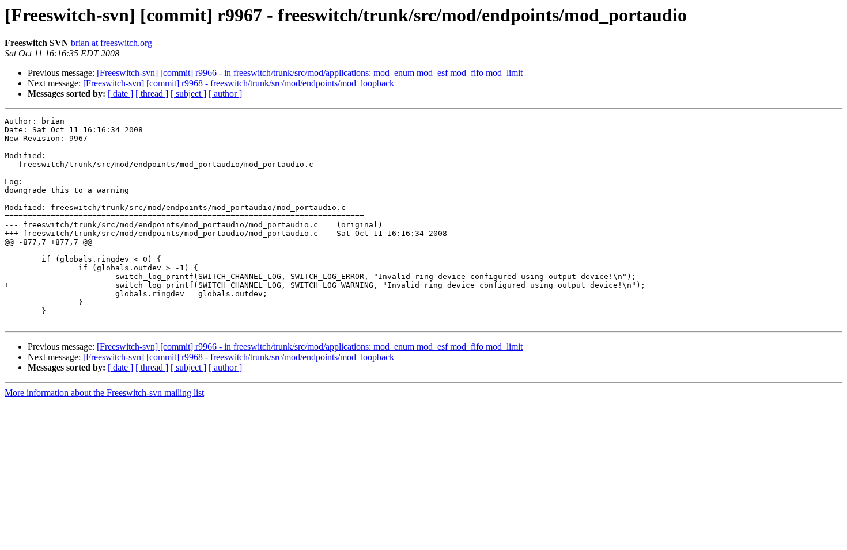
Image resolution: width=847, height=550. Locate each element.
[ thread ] (151, 93)
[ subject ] (188, 93)
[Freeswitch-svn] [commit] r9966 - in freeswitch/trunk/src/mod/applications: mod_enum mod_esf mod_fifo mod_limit (310, 73)
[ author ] (225, 93)
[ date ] (120, 93)
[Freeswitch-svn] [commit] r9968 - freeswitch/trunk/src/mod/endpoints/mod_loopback (238, 83)
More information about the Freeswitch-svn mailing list (104, 393)
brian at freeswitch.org (111, 43)
